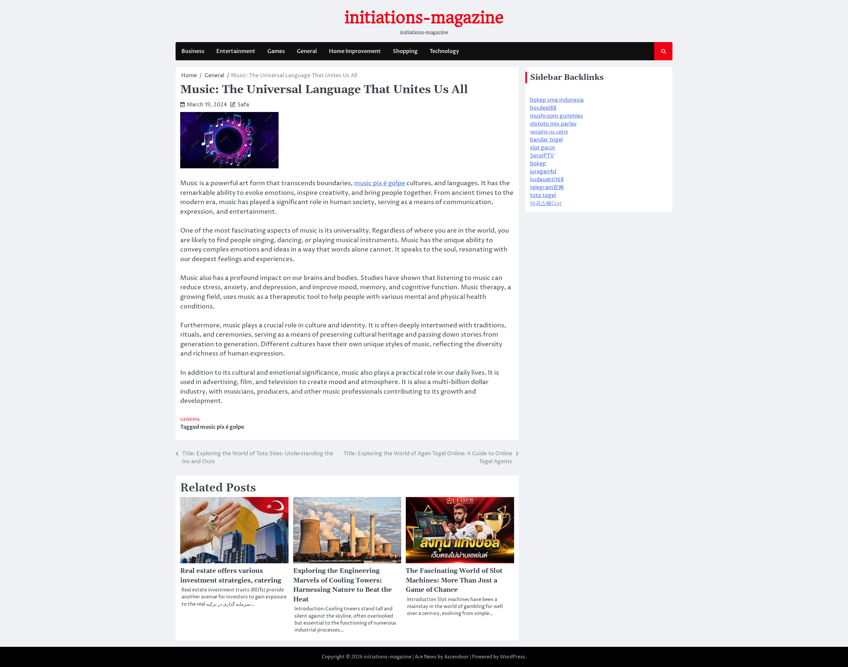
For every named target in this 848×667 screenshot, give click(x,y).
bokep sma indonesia (557, 100)
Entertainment (235, 51)
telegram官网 (547, 187)
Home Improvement (355, 51)
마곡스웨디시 (546, 203)
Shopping (405, 51)
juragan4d (543, 171)
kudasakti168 (547, 179)
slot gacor (543, 147)
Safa (243, 104)
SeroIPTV (542, 155)
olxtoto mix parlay (553, 124)
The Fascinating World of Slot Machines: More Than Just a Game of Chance (454, 580)
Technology (444, 51)
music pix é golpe (379, 183)
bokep (538, 163)
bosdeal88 (543, 108)
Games (276, 51)
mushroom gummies (556, 116)
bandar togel (546, 139)
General (307, 51)
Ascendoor (456, 657)
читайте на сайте (549, 132)
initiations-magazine (424, 17)
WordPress (512, 657)
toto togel (543, 195)
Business (193, 51)
